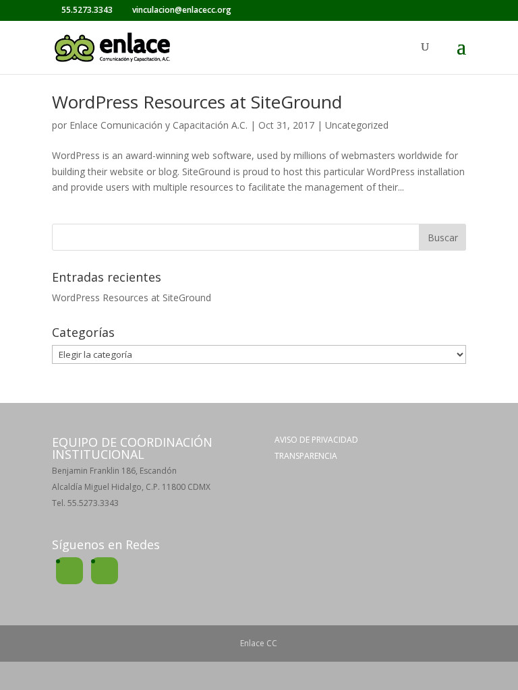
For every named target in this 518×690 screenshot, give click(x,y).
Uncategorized (356, 125)
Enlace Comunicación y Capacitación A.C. (158, 125)
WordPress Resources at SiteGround (197, 102)
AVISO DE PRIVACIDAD (316, 439)
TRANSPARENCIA (306, 456)
